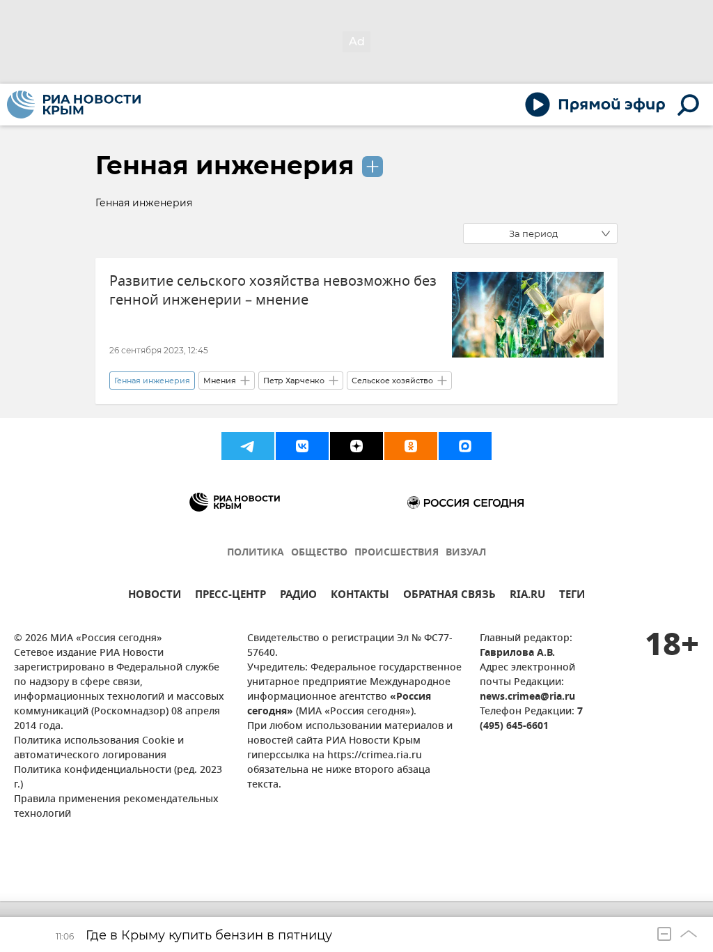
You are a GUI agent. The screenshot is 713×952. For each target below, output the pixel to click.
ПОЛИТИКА (255, 553)
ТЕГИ (572, 596)
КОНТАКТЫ (360, 596)
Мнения (219, 380)
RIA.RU (527, 596)
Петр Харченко (293, 380)
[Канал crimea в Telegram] (247, 446)
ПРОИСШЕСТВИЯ (396, 553)
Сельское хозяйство (392, 380)
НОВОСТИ (154, 596)
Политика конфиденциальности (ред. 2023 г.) (118, 777)
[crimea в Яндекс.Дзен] (356, 446)
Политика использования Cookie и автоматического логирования (99, 748)
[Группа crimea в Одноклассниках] (410, 446)
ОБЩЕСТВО (319, 553)
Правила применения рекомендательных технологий (116, 807)
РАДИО (298, 596)
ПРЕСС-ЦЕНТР (230, 596)
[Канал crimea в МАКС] (465, 446)
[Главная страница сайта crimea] (74, 104)
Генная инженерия (224, 165)
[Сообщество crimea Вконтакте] (302, 446)
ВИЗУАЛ (466, 553)
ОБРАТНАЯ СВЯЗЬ (449, 596)
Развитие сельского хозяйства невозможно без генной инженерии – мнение (273, 290)
